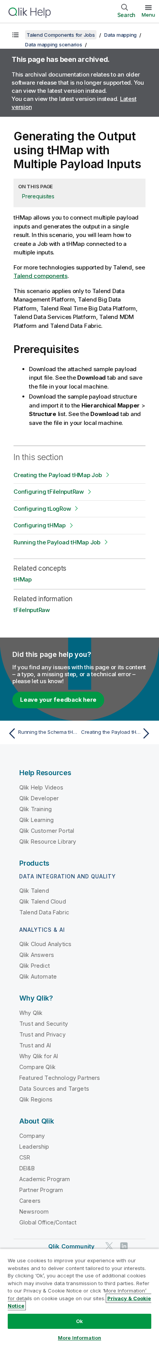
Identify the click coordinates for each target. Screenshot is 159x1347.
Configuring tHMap (40, 525)
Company (32, 1135)
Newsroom (34, 1211)
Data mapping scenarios (53, 44)
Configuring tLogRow (42, 508)
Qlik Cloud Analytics (45, 944)
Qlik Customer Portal (46, 830)
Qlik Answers (36, 954)
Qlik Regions (35, 1099)
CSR (24, 1157)
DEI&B (27, 1168)
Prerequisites (38, 196)
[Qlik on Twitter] (109, 1246)
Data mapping (120, 35)
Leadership (34, 1146)
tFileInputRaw (32, 610)
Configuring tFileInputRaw (49, 491)
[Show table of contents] (15, 34)
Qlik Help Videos (41, 787)
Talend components (41, 276)
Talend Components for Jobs (61, 35)
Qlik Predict (34, 965)
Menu (148, 15)
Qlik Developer (39, 798)
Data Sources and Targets (54, 1088)
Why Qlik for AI (38, 1056)
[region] (79, 1297)
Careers (30, 1200)
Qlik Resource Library (47, 841)
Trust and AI (35, 1045)
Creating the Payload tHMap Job (58, 475)
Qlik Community (71, 1246)
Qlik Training (35, 809)
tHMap (23, 579)
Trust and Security (43, 1023)
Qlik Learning (36, 820)
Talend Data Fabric (44, 912)
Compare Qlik (37, 1067)
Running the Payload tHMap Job (57, 542)
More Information (79, 1338)
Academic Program (44, 1179)
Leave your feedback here (58, 699)
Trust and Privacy (42, 1034)
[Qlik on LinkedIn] (124, 1246)
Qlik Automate (38, 976)
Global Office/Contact (47, 1222)
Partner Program (41, 1190)
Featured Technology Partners (59, 1077)
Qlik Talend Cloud (42, 901)
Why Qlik (30, 1012)
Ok (79, 1321)
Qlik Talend (34, 890)
